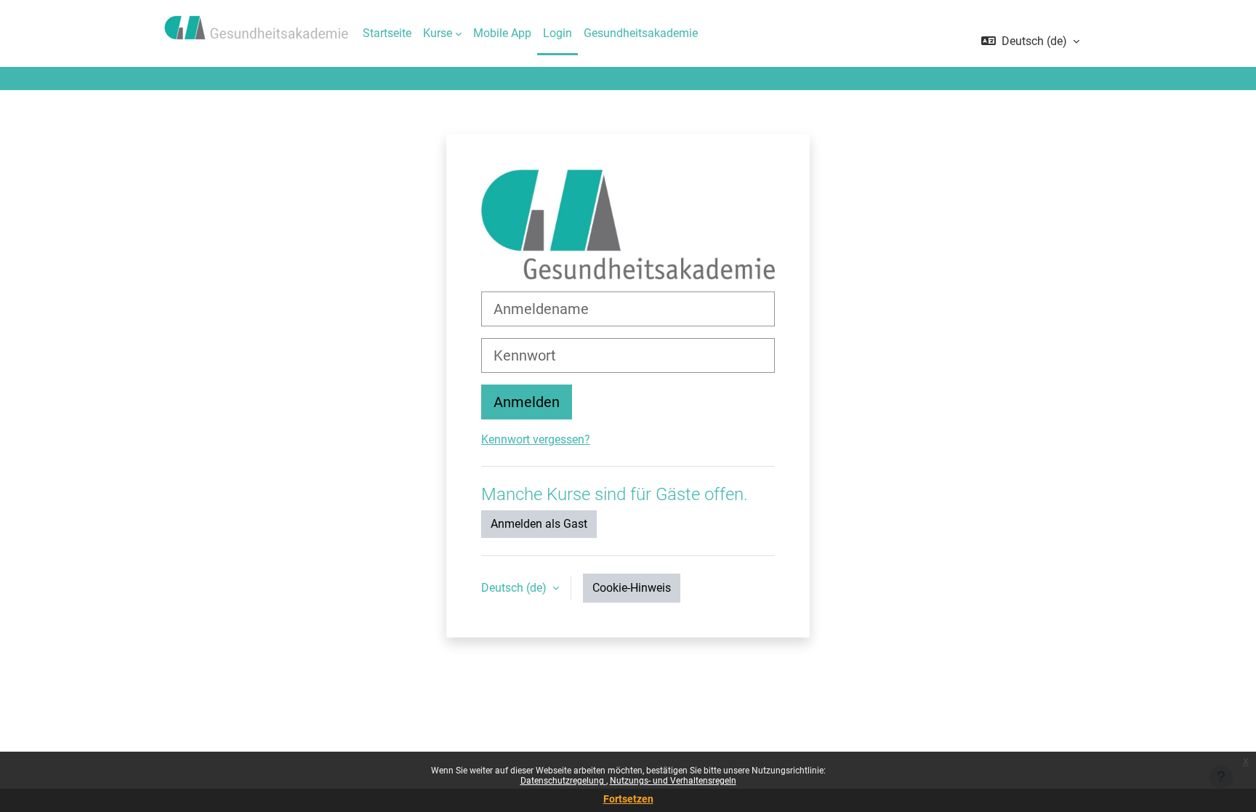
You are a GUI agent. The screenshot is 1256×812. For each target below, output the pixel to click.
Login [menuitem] (557, 33)
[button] (1030, 41)
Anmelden (527, 402)
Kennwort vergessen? (535, 439)
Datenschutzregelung (563, 781)
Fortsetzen (628, 799)
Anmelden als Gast (539, 524)
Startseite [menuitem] (387, 33)
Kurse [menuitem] (437, 33)
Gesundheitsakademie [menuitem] (641, 33)
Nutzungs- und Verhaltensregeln (673, 781)
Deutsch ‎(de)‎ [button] (515, 588)
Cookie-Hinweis (631, 588)
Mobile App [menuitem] (502, 33)
